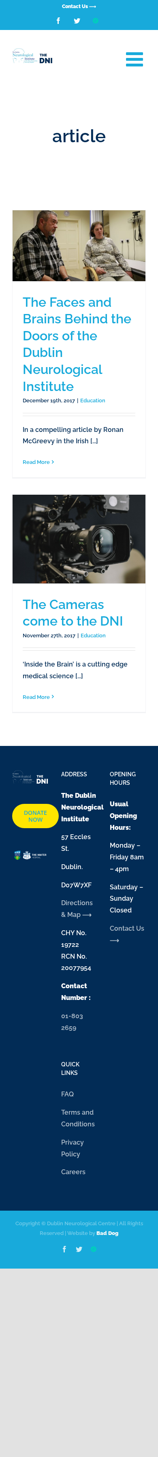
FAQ (67, 1094)
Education (92, 400)
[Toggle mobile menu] (136, 59)
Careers (73, 1172)
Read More (36, 462)
